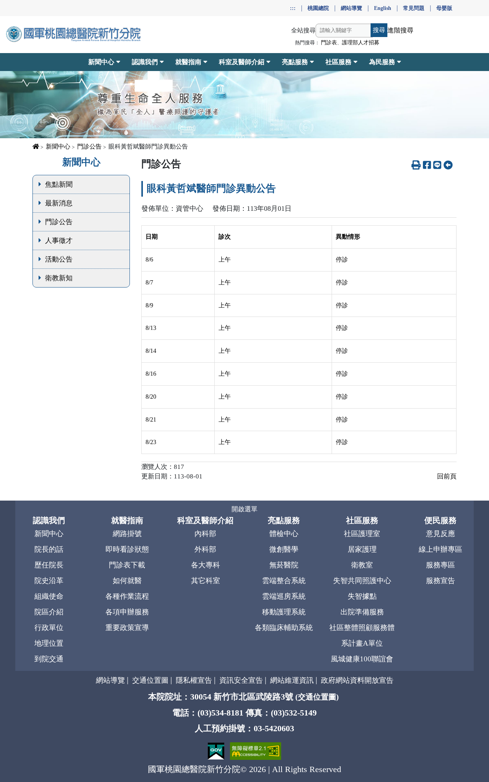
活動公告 (59, 259)
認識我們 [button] (145, 62)
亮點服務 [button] (295, 62)
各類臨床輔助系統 (284, 628)
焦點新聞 (59, 184)
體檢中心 (283, 534)
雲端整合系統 (284, 581)
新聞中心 (58, 146)
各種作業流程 (127, 596)
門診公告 (89, 146)
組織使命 (48, 596)
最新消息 (59, 203)
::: (293, 8)
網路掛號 (127, 534)
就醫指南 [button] (188, 62)
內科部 (205, 534)
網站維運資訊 (292, 680)
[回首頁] (74, 34)
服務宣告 (440, 581)
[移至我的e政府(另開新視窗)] (217, 750)
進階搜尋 (400, 30)
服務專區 (440, 565)
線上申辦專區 (440, 549)
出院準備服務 (362, 612)
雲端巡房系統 (284, 596)
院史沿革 (48, 581)
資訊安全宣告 (241, 680)
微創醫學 (283, 549)
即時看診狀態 (127, 549)
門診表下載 (127, 565)
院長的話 (48, 549)
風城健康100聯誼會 (362, 659)
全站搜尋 (303, 30)
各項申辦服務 (127, 612)
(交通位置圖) (317, 697)
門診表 (329, 42)
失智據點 (362, 596)
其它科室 (205, 581)
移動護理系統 (284, 612)
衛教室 (362, 565)
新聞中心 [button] (101, 62)
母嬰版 (444, 8)
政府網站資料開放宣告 (357, 680)
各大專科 (205, 565)
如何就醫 (127, 581)
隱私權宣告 (194, 680)
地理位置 (48, 643)
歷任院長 (48, 565)
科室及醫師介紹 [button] (241, 62)
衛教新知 (59, 278)
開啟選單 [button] (244, 509)
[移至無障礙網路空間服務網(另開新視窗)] (255, 750)
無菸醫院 (283, 565)
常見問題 (413, 8)
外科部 (205, 549)
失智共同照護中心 (362, 581)
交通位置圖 (150, 680)
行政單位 (48, 628)
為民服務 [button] (382, 62)
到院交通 (48, 659)
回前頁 (447, 476)
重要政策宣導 (127, 628)
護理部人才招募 (360, 42)
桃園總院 (318, 8)
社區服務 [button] (338, 62)
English (382, 8)
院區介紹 (48, 612)
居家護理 (362, 549)
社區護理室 (362, 534)
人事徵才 (59, 240)
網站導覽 (351, 8)
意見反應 (440, 534)
